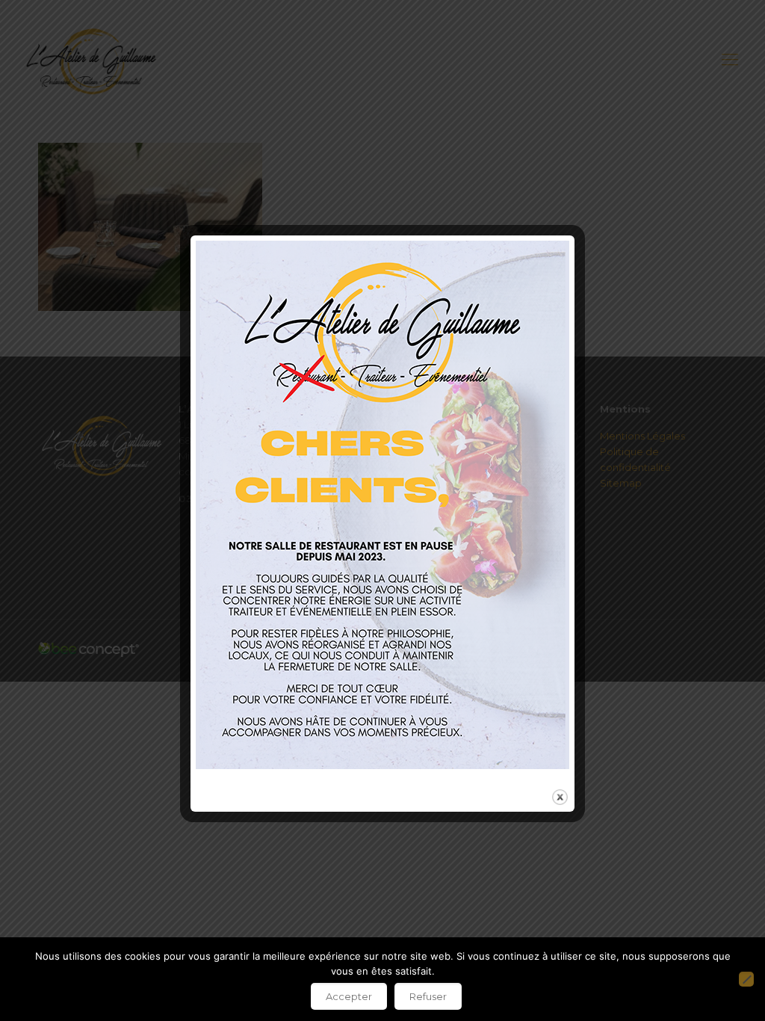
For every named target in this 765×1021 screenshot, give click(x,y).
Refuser (428, 996)
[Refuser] (746, 979)
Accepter (349, 996)
